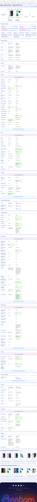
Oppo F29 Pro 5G (18, 17)
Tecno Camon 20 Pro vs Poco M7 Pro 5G (7, 461)
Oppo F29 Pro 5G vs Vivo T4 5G (31, 476)
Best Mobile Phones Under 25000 (18, 196)
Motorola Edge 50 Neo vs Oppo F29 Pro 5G (19, 476)
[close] (13, 10)
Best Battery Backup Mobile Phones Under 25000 (18, 380)
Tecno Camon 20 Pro (11, 18)
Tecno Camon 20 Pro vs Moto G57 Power (19, 461)
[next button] (35, 457)
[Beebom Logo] (3, 1)
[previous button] (1, 457)
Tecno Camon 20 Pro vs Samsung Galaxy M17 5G (32, 461)
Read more (35, 6)
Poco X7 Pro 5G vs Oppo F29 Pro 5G (6, 476)
